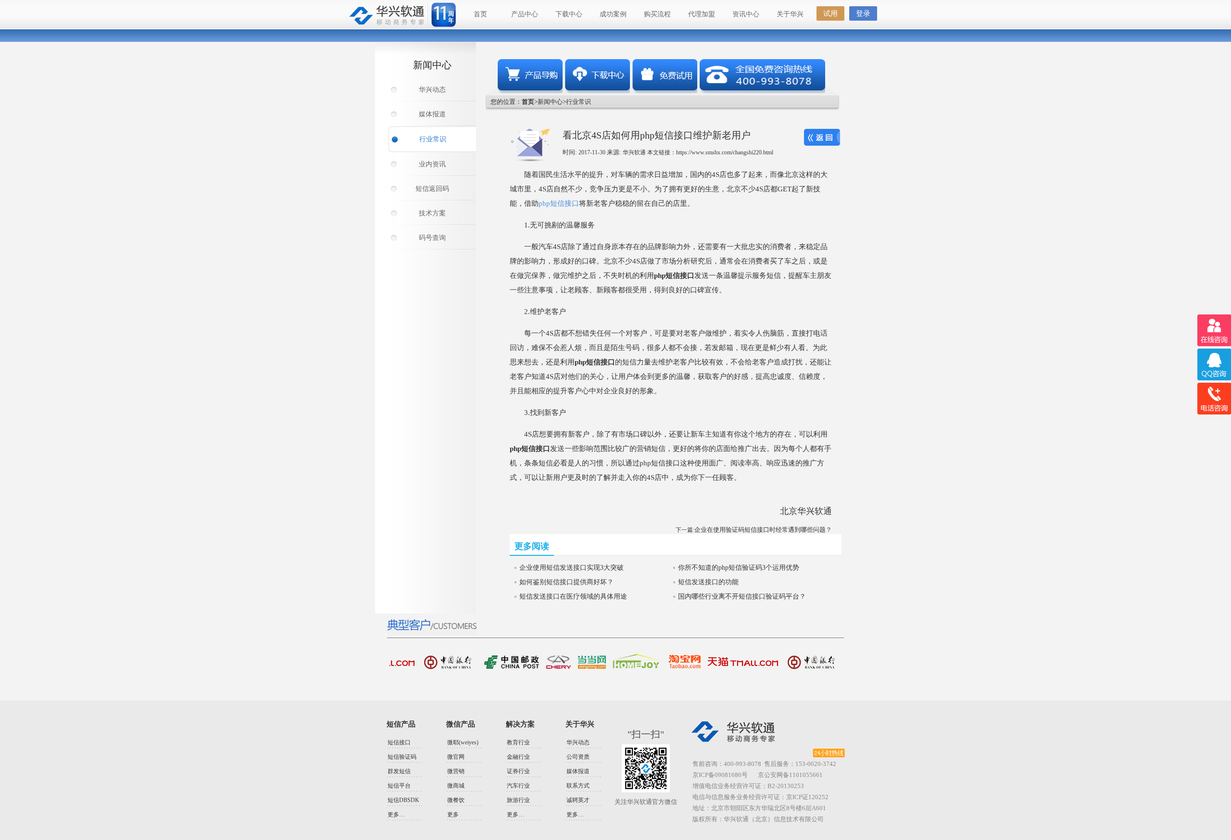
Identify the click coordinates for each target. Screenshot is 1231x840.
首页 (480, 14)
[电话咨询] (1214, 398)
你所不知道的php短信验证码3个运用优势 (738, 567)
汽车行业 (518, 785)
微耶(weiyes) (462, 742)
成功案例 (613, 14)
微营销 (456, 771)
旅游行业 (518, 800)
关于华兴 (790, 14)
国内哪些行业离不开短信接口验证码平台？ (742, 596)
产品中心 (524, 14)
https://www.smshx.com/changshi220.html (724, 152)
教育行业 (518, 742)
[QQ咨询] (1214, 364)
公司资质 (578, 756)
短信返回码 (432, 188)
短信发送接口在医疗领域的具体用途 (573, 596)
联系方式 (578, 785)
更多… (396, 814)
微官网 (456, 756)
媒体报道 (432, 114)
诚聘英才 (578, 800)
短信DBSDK (403, 800)
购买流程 (657, 14)
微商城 (456, 785)
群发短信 (399, 771)
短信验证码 (402, 756)
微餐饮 (456, 800)
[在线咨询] (1214, 330)
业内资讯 (432, 164)
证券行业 (518, 771)
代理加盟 (701, 14)
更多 (453, 814)
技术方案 (432, 213)
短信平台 (399, 785)
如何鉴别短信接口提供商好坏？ (566, 582)
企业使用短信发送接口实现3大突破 (571, 567)
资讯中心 (745, 14)
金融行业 (518, 756)
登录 (863, 13)
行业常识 (432, 139)
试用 (830, 13)
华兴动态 (432, 89)
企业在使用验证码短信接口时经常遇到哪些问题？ (763, 529)
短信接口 (399, 742)
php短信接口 (559, 203)
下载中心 (568, 14)
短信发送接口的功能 (708, 582)
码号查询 (432, 237)
